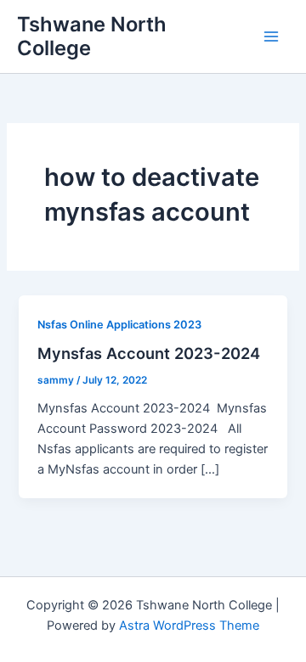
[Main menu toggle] (271, 36)
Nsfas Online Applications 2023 (119, 324)
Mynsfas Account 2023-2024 (148, 353)
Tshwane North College (92, 36)
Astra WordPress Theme (189, 625)
